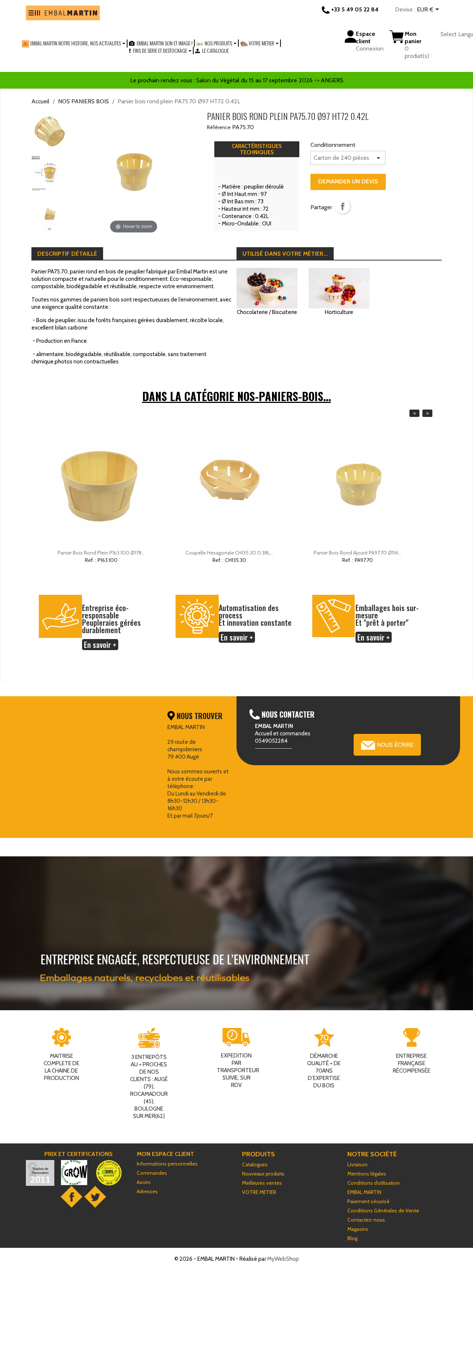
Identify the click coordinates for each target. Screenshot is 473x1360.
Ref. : (90, 560)
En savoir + (100, 644)
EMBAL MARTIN (364, 1192)
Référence (219, 127)
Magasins (357, 1229)
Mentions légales (366, 1173)
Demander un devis (348, 181)
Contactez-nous (366, 1219)
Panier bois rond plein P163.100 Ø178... (101, 552)
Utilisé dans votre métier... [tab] (285, 253)
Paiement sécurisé (368, 1201)
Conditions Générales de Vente (383, 1210)
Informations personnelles (167, 1163)
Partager (342, 206)
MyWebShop (283, 1259)
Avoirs (144, 1182)
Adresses (147, 1191)
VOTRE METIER (259, 1192)
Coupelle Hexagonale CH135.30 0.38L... (229, 552)
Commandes (152, 1173)
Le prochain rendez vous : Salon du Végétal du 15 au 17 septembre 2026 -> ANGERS (236, 80)
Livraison (357, 1164)
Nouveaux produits (263, 1173)
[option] (101, 504)
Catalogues (255, 1164)
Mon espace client (165, 1153)
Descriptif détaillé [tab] (67, 253)
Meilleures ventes (262, 1183)
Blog (352, 1238)
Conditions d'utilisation (373, 1183)
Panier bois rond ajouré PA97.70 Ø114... (357, 552)
